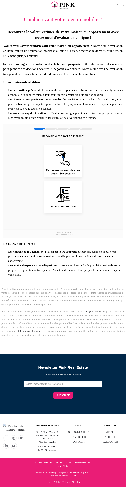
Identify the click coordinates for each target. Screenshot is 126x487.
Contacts (79, 442)
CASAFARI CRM (73, 482)
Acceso (120, 5)
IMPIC (74, 475)
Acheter (110, 437)
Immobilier (79, 437)
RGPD (87, 472)
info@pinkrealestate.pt (96, 311)
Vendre (110, 432)
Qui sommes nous (78, 432)
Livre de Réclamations (59, 475)
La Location (110, 442)
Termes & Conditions (45, 472)
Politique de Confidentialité (69, 472)
